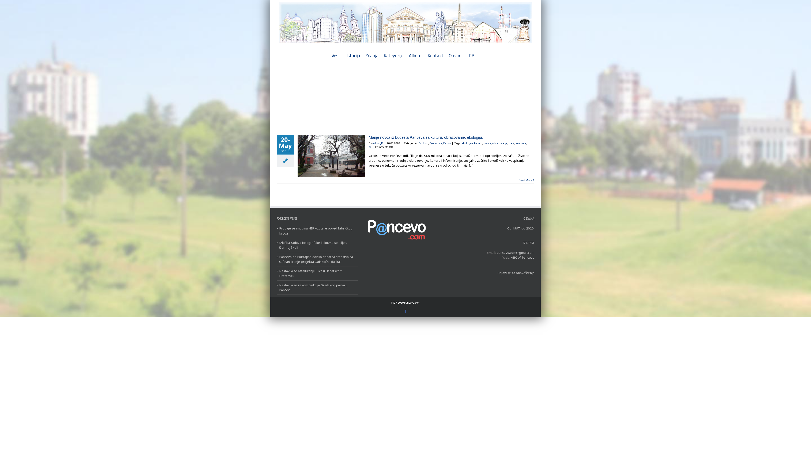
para (511, 143)
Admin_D (377, 143)
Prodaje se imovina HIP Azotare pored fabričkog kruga (315, 230)
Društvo (423, 143)
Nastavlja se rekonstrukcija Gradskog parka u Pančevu (313, 287)
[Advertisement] (405, 91)
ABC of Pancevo (522, 257)
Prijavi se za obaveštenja (515, 273)
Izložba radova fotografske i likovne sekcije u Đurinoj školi (313, 245)
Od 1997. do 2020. (520, 228)
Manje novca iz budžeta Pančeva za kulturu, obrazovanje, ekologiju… (427, 137)
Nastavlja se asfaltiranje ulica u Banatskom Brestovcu (311, 273)
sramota (521, 143)
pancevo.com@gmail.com (515, 252)
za (370, 147)
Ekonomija (436, 143)
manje (487, 143)
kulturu (478, 143)
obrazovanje (500, 143)
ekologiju (467, 143)
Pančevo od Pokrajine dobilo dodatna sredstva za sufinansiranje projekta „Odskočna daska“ (316, 259)
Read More (525, 180)
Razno (447, 143)
